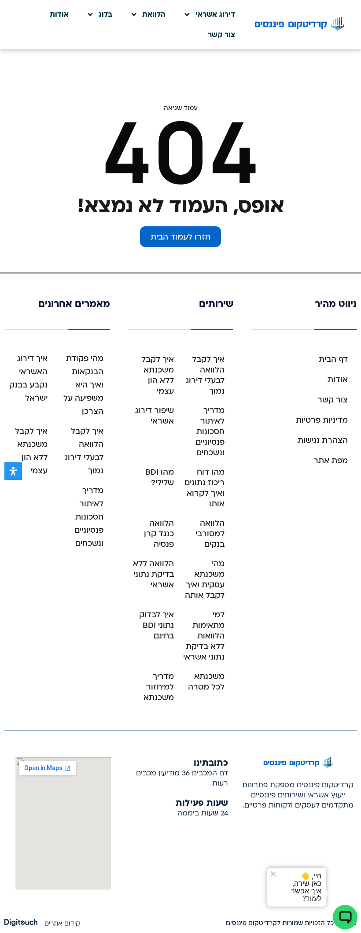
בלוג (105, 14)
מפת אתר (330, 461)
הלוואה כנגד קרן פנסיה (159, 533)
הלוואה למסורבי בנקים (210, 533)
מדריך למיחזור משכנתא (159, 687)
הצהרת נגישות (323, 440)
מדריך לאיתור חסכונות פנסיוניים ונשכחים (210, 432)
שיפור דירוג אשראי (154, 416)
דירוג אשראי (215, 14)
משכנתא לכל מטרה (206, 681)
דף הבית (333, 359)
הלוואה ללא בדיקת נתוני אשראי (153, 574)
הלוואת (154, 14)
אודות (59, 14)
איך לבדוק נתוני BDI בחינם (156, 625)
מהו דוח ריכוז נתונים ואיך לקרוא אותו (204, 488)
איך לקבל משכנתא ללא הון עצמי (157, 375)
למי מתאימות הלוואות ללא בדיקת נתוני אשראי (204, 636)
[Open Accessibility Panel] (13, 471)
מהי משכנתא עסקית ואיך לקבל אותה (205, 580)
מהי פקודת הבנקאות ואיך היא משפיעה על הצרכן (83, 385)
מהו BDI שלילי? (159, 477)
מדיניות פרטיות (322, 420)
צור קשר (221, 35)
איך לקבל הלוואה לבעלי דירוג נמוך (205, 375)
